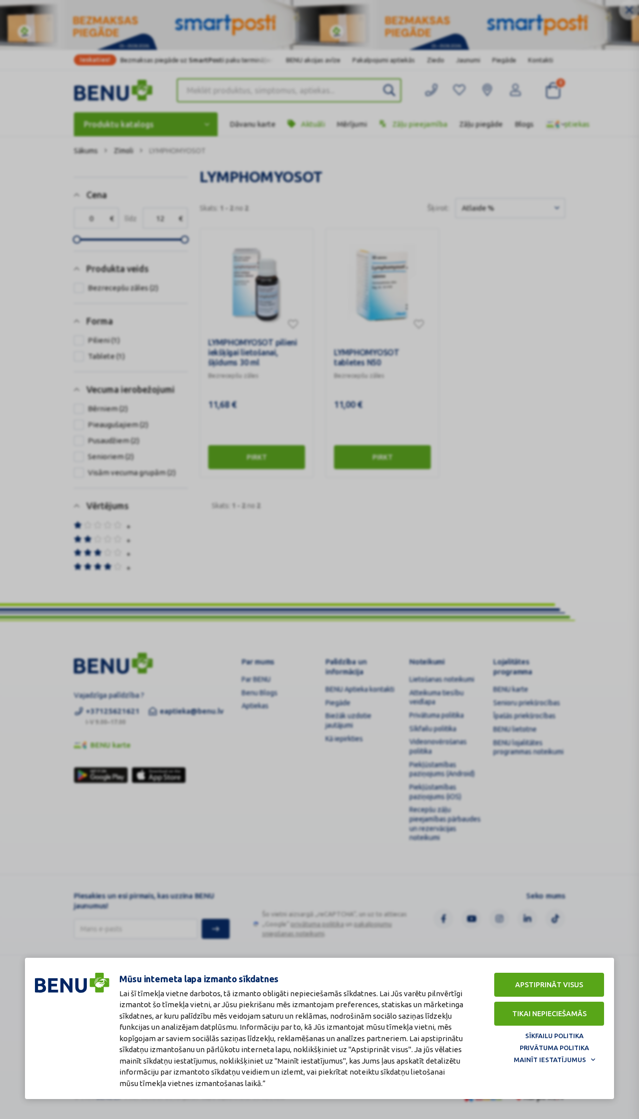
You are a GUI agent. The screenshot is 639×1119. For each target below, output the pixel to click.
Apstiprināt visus (549, 985)
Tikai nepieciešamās (549, 1014)
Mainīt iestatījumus (550, 1059)
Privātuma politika (554, 1047)
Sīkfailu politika (554, 1035)
